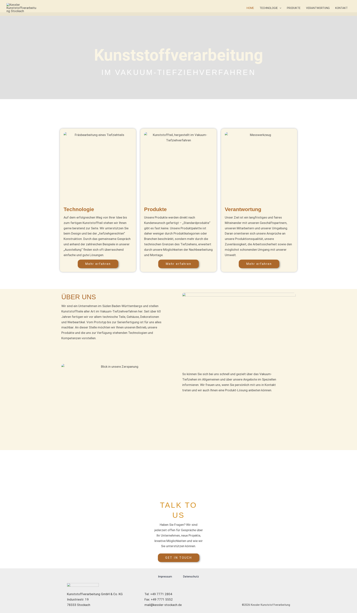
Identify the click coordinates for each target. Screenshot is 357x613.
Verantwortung (318, 8)
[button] (279, 8)
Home (250, 8)
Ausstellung (73, 249)
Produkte (293, 8)
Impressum (165, 576)
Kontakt (341, 8)
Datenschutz (191, 576)
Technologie (269, 8)
